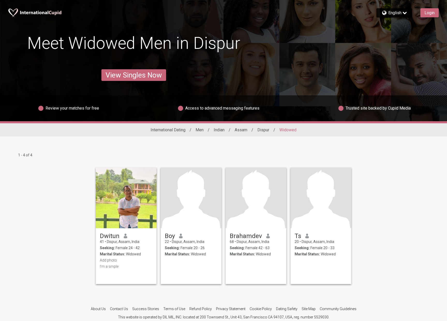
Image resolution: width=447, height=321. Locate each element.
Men (200, 129)
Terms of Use (174, 309)
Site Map (309, 309)
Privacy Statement (230, 309)
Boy (170, 236)
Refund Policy (200, 309)
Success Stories (145, 309)
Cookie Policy (261, 309)
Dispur (263, 129)
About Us (98, 309)
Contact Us (119, 309)
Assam (241, 129)
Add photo (108, 260)
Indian (219, 129)
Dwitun (110, 236)
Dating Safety (286, 309)
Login (429, 12)
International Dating (168, 129)
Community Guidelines (338, 309)
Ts (298, 236)
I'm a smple (109, 266)
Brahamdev (246, 236)
